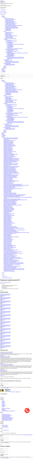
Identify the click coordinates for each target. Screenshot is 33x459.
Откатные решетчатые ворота (6, 416)
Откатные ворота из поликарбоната (7, 417)
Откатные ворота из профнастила (7, 415)
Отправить (2, 385)
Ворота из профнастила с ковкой (7, 419)
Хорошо (2, 435)
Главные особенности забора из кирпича (6, 352)
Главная (3, 400)
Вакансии (3, 409)
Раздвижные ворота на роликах (5, 357)
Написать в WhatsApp (3, 12)
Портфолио (3, 402)
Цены (3, 403)
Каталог (3, 401)
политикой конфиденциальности (27, 434)
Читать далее (2, 355)
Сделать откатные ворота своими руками (6, 364)
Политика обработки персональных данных (8, 410)
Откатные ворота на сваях (6, 414)
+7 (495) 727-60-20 (3, 9)
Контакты (3, 405)
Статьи (3, 406)
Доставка (3, 404)
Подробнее (7, 442)
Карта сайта (2, 397)
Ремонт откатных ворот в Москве (7, 420)
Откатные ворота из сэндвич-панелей (7, 418)
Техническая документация (6, 408)
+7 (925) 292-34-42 (3, 11)
